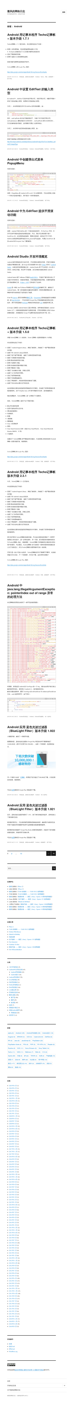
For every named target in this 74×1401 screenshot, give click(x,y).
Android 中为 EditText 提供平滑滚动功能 (30, 213)
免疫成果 (12, 937)
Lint (41, 303)
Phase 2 (20, 886)
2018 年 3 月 (13, 1146)
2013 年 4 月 (13, 1248)
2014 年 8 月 (13, 1210)
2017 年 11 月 (13, 1151)
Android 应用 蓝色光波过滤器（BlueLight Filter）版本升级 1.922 (31, 729)
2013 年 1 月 (13, 1255)
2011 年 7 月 (13, 1301)
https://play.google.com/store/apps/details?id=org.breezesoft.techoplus (27, 72)
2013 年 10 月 (13, 1233)
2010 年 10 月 (13, 1324)
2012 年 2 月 (13, 1283)
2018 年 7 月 (13, 1144)
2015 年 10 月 (13, 1179)
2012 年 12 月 (13, 1258)
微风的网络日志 (16, 11)
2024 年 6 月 (13, 1088)
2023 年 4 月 (13, 1093)
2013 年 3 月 (13, 1250)
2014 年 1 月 (13, 1225)
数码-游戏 (12, 995)
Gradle (9, 287)
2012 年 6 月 (13, 1273)
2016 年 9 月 (13, 1159)
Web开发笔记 (13, 987)
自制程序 (50, 77)
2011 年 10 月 (13, 1293)
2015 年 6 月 (13, 1189)
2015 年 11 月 (13, 1177)
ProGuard (25, 303)
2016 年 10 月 (13, 1156)
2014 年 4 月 (13, 1217)
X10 (44, 1052)
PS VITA (41, 1044)
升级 (46, 77)
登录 (10, 1344)
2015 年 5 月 (13, 1192)
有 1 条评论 (48, 716)
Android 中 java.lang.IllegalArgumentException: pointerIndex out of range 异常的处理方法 (31, 591)
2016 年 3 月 (13, 1169)
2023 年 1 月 (13, 1096)
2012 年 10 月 (13, 1263)
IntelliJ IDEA (34, 277)
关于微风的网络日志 (13, 1390)
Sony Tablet (44, 1048)
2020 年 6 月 (13, 1124)
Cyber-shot (38, 1037)
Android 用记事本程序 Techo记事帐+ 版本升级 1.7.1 (31, 36)
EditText (47, 149)
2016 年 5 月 (13, 1164)
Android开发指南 (16, 972)
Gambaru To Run (14, 944)
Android (37, 77)
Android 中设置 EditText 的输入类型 (30, 91)
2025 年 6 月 (13, 1086)
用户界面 (42, 1060)
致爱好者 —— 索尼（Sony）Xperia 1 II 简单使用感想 (35, 896)
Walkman (29, 1052)
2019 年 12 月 (13, 1126)
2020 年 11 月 (13, 1116)
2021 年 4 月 (13, 1108)
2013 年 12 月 (13, 1227)
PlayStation (37, 1041)
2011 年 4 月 (13, 1309)
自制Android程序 (29, 77)
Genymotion (37, 297)
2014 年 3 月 (13, 1220)
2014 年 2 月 (13, 1222)
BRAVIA (21, 1037)
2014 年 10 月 (13, 1205)
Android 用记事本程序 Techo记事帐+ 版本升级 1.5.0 (31, 330)
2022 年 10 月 (13, 1101)
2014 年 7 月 (13, 1212)
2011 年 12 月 (13, 1288)
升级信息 (21, 77)
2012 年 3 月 (13, 1281)
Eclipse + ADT (24, 282)
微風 (10, 886)
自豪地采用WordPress (22, 1395)
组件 (31, 1063)
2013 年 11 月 (13, 1230)
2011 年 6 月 (13, 1303)
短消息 (13, 1002)
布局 (41, 1056)
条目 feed (12, 1346)
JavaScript (26, 1041)
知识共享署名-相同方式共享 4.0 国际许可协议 (29, 1370)
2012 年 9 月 (13, 1265)
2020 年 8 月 (13, 1118)
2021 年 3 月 (13, 1111)
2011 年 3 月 (13, 1311)
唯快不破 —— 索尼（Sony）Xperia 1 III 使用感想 (36, 904)
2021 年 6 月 (13, 1106)
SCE (20, 1048)
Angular (11, 1037)
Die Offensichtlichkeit (15, 949)
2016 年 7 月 (13, 1162)
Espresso (15, 297)
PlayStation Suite (14, 1044)
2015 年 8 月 (13, 1184)
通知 (10, 1067)
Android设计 (15, 975)
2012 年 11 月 (13, 1260)
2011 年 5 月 (13, 1306)
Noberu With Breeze (15, 932)
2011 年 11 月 (13, 1291)
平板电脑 (50, 1056)
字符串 (34, 1056)
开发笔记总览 (13, 992)
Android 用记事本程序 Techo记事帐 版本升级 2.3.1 (31, 474)
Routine (11, 1048)
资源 (49, 1063)
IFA (10, 1041)
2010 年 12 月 (13, 1319)
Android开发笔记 (23, 149)
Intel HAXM (15, 300)
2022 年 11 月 (13, 1098)
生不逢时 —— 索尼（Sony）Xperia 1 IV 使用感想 (34, 899)
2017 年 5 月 (13, 1154)
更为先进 (36, 287)
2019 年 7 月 (13, 1134)
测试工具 (29, 297)
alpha (11, 1033)
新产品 (13, 997)
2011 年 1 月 (13, 1316)
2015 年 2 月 (13, 1200)
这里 (13, 790)
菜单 (63, 12)
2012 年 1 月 (13, 1286)
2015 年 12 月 (13, 1174)
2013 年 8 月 (13, 1238)
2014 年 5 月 (13, 1215)
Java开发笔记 (13, 980)
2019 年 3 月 (13, 1139)
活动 (17, 1060)
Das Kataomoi (13, 942)
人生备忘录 (12, 990)
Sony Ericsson (31, 1048)
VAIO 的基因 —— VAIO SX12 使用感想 (30, 891)
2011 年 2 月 (13, 1314)
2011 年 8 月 (13, 1298)
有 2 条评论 (44, 795)
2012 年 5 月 (13, 1276)
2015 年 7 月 (13, 1187)
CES (29, 1037)
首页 (8, 1381)
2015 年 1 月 (13, 1202)
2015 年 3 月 (13, 1197)
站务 (10, 1005)
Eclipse (44, 265)
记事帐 (22, 777)
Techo (42, 77)
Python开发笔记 (14, 985)
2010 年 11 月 (13, 1321)
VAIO (20, 1052)
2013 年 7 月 (13, 1240)
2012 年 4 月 (13, 1278)
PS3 (25, 1044)
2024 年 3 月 (13, 1091)
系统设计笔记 (13, 1007)
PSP (32, 1044)
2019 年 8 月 (13, 1131)
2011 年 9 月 (13, 1296)
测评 (12, 1000)
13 (21, 853)
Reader (51, 1044)
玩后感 (33, 1060)
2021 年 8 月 (13, 1103)
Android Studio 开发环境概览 (27, 256)
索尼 (11, 1063)
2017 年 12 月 (13, 1149)
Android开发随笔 (39, 149)
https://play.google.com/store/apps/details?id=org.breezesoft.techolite (26, 565)
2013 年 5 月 (13, 1245)
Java (16, 1041)
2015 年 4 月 (13, 1195)
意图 (10, 1060)
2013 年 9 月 (13, 1235)
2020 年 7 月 (13, 1121)
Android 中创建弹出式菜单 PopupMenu (25, 161)
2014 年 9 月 (13, 1207)
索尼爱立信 (22, 1063)
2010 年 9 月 (13, 1326)
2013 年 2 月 (13, 1253)
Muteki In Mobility (23, 902)
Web (37, 1052)
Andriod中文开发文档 (24, 317)
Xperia (11, 1056)
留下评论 (9, 78)
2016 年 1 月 (13, 1172)
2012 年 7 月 (13, 1271)
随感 (18, 1067)
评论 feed (12, 1349)
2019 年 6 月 (13, 1136)
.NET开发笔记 (13, 967)
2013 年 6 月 (13, 1243)
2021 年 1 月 (13, 1113)
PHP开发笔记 (13, 982)
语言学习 (12, 1015)
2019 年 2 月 (13, 1141)
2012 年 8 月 (13, 1268)
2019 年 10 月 (13, 1129)
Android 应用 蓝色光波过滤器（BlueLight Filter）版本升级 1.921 (31, 807)
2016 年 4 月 (13, 1167)
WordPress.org (13, 1351)
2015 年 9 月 (13, 1182)
